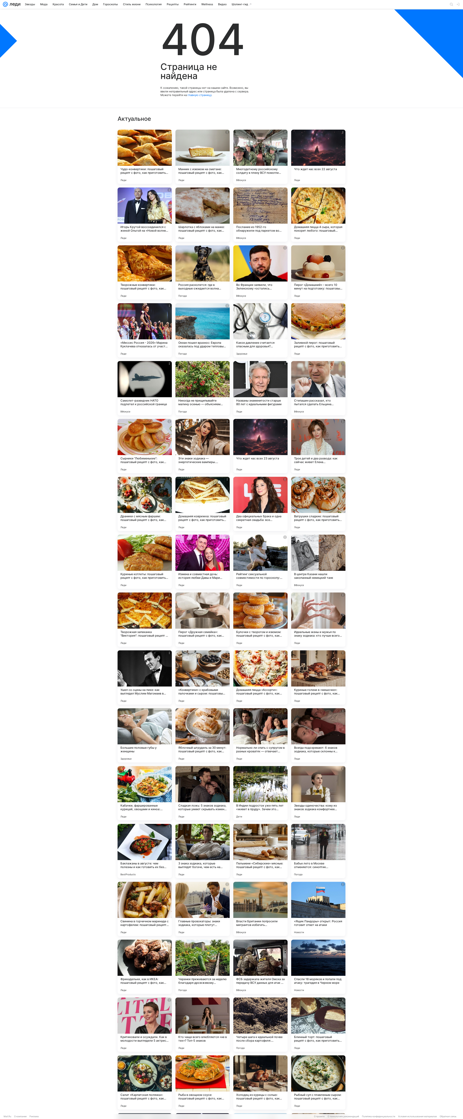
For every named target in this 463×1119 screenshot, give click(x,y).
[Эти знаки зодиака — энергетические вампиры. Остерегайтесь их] (202, 446)
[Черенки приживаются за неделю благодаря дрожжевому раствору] (202, 967)
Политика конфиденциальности (378, 1116)
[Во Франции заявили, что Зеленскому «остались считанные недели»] (260, 272)
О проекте (319, 1116)
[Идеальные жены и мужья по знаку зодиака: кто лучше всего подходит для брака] (318, 619)
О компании (20, 1116)
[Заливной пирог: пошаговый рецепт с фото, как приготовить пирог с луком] (318, 330)
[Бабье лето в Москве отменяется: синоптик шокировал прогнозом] (318, 851)
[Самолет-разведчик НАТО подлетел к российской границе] (145, 388)
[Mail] (5, 4)
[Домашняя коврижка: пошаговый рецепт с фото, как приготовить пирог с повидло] (202, 504)
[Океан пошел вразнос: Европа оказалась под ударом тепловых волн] (202, 330)
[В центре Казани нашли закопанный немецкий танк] (318, 562)
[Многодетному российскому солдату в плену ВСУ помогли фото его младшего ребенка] (260, 157)
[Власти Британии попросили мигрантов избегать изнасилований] (260, 909)
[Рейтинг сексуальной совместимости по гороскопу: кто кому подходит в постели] (260, 562)
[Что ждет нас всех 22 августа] (318, 157)
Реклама (34, 1116)
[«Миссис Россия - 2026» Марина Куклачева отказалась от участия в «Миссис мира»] (145, 330)
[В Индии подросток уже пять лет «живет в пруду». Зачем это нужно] (260, 793)
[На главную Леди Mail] (14, 4)
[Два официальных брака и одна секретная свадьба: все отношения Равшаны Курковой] (260, 504)
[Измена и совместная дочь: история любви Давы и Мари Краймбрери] (202, 562)
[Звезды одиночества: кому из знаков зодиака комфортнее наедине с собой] (318, 793)
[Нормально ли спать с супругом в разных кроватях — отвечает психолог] (260, 735)
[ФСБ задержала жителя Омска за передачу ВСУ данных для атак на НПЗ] (260, 967)
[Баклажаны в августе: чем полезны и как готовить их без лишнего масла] (145, 851)
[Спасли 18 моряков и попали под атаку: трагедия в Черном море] (318, 967)
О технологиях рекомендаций (343, 1116)
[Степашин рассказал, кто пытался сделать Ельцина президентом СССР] (318, 388)
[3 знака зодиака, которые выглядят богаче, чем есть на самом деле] (202, 851)
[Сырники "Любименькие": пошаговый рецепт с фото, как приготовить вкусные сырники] (145, 446)
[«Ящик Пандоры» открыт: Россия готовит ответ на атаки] (318, 909)
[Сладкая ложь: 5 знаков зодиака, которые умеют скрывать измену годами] (202, 793)
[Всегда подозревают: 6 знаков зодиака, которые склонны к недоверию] (318, 735)
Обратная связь (448, 1116)
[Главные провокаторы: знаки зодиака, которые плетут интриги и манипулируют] (202, 909)
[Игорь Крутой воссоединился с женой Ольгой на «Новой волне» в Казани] (145, 214)
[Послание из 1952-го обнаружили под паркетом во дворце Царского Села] (260, 214)
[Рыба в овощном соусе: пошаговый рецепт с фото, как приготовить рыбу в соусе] (202, 1082)
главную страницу (199, 95)
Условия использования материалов (417, 1116)
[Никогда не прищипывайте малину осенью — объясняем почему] (202, 388)
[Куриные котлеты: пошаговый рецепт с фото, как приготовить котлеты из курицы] (145, 562)
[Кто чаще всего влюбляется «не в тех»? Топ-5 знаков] (202, 1024)
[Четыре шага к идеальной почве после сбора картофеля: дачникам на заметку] (260, 1024)
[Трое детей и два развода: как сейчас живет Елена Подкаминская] (318, 446)
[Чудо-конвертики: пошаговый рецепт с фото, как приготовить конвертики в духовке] (145, 157)
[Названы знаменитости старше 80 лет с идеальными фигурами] (260, 388)
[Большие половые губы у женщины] (145, 735)
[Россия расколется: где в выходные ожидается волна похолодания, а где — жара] (202, 272)
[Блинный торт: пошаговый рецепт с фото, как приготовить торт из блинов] (318, 1024)
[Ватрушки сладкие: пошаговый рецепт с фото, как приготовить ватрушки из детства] (318, 504)
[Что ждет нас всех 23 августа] (260, 446)
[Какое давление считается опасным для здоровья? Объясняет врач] (260, 330)
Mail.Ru (7, 1116)
